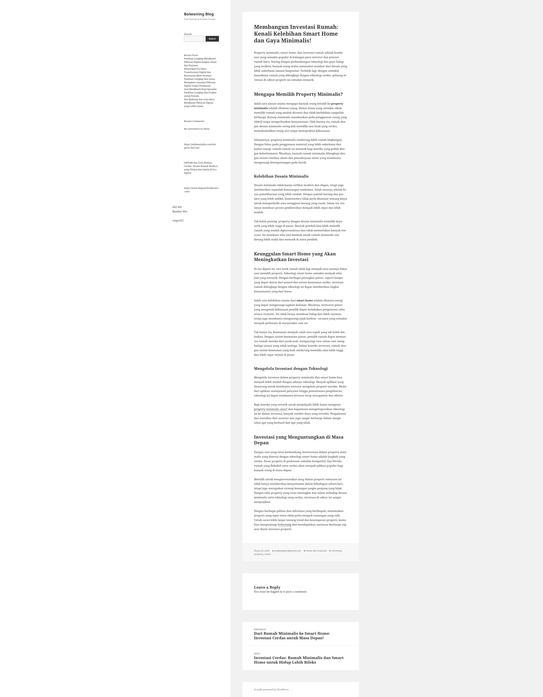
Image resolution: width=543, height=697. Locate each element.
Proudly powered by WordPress (271, 689)
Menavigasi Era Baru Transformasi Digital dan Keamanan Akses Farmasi (197, 72)
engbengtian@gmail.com (287, 550)
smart (267, 554)
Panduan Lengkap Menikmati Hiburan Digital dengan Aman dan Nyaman (200, 62)
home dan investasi (316, 550)
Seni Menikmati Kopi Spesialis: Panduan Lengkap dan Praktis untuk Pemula (200, 92)
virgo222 (178, 220)
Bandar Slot (179, 211)
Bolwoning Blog (199, 14)
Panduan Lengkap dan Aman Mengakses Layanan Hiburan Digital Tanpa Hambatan (200, 82)
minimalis (337, 550)
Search (188, 34)
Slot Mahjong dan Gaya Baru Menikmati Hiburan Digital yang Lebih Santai (199, 103)
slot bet (177, 207)
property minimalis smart (270, 409)
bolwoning (284, 524)
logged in (276, 591)
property (258, 554)
